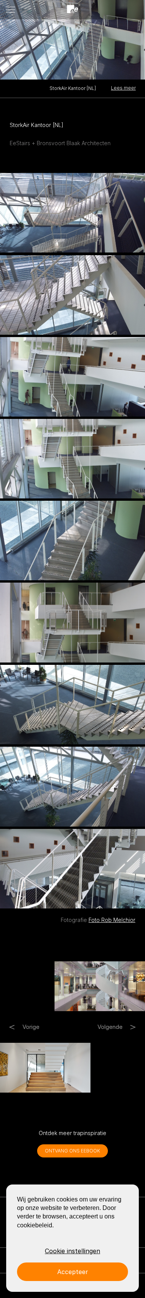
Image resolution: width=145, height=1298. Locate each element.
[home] (73, 9)
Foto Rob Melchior (112, 920)
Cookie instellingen (72, 1251)
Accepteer (72, 1272)
